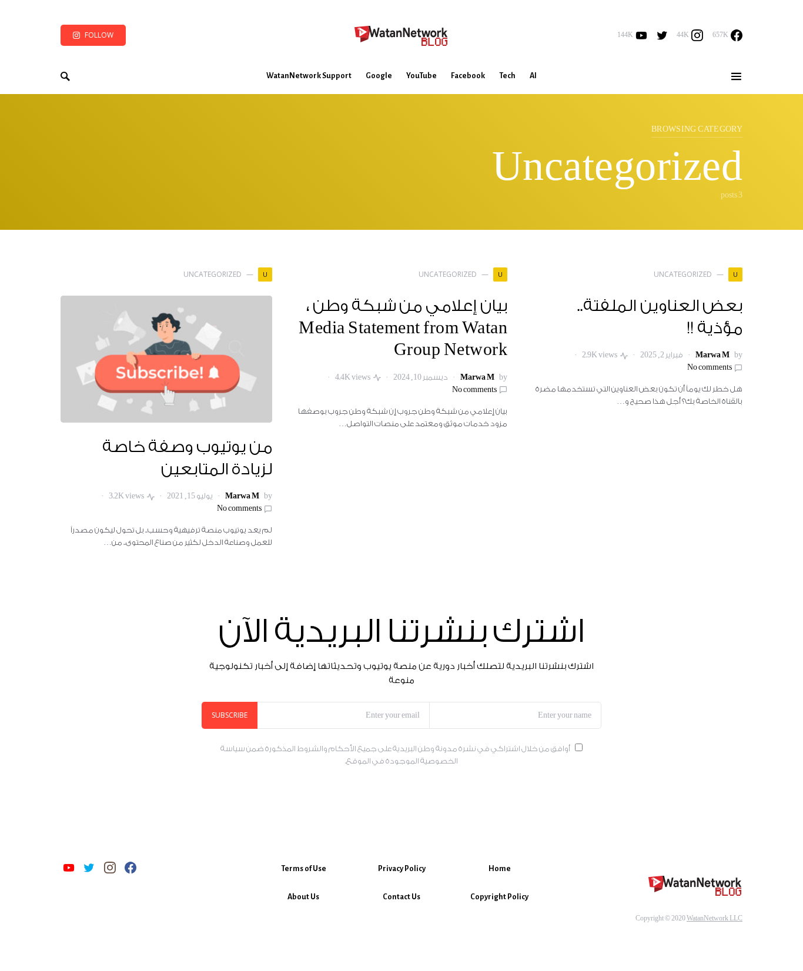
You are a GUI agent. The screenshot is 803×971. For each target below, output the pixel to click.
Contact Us (401, 897)
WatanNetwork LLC (714, 918)
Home (500, 869)
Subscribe (229, 715)
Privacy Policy (402, 869)
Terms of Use (303, 869)
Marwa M (712, 355)
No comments (709, 367)
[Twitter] (662, 35)
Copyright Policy (499, 897)
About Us (303, 897)
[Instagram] (110, 867)
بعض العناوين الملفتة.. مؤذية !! (659, 317)
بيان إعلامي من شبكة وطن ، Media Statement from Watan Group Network (403, 328)
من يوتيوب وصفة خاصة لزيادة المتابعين (187, 458)
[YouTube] (69, 867)
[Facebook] (130, 867)
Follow (99, 35)
